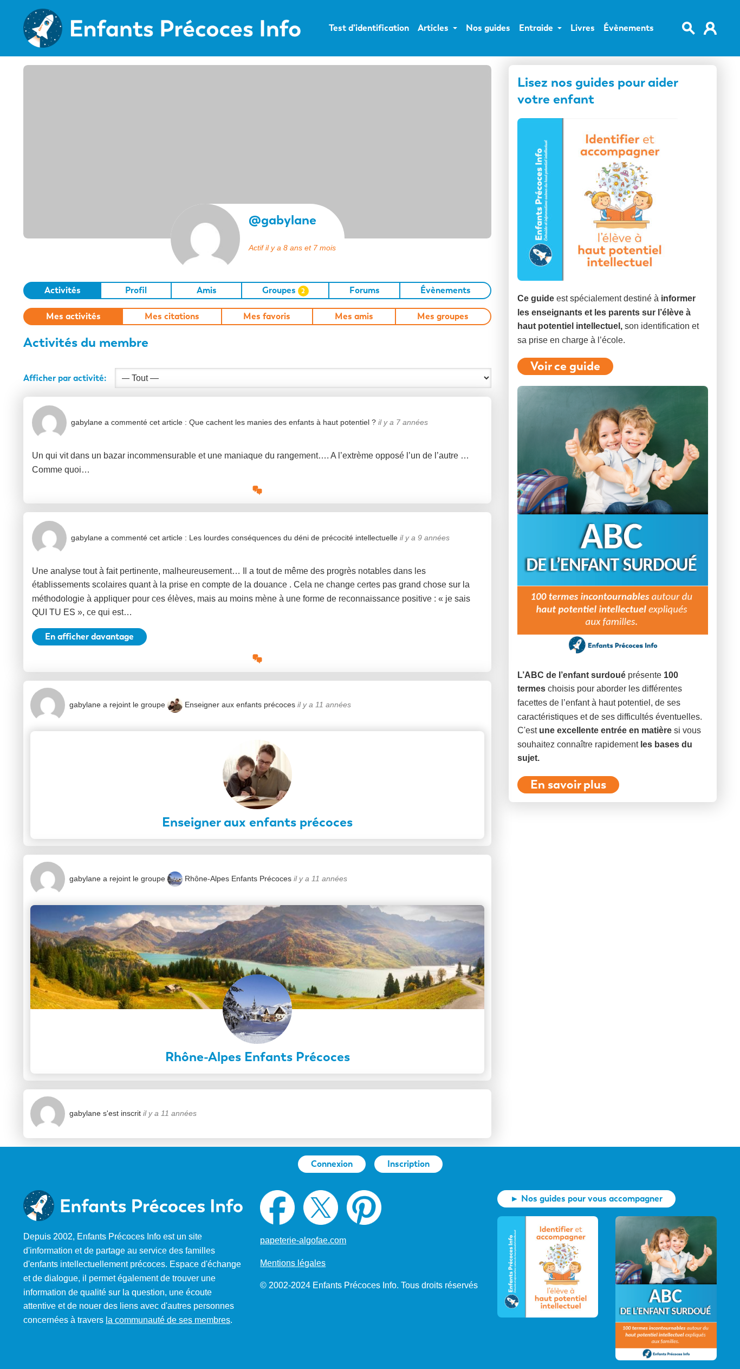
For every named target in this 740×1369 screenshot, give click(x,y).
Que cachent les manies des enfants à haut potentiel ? (282, 422)
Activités (62, 290)
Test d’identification (369, 28)
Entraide (536, 28)
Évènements (628, 28)
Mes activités (73, 316)
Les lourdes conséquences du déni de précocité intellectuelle (293, 537)
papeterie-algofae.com (303, 1240)
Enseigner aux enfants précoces (240, 704)
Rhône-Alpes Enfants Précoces (238, 878)
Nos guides (488, 28)
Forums (364, 290)
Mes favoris (266, 316)
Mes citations (172, 316)
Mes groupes (443, 316)
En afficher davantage (89, 636)
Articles (433, 28)
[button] (257, 489)
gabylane (86, 422)
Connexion (332, 1164)
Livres (582, 28)
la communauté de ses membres (168, 1320)
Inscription (408, 1164)
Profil (136, 290)
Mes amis (354, 316)
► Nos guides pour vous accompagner (586, 1198)
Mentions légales (293, 1263)
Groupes (284, 290)
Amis (207, 290)
